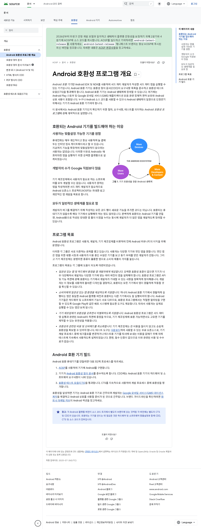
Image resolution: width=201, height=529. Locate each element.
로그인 (194, 3)
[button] (18, 49)
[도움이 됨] (158, 62)
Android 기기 (93, 20)
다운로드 (115, 330)
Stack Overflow (157, 499)
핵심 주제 (58, 20)
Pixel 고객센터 (155, 484)
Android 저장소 (53, 479)
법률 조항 (77, 522)
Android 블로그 (105, 489)
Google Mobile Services (161, 494)
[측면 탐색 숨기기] (38, 523)
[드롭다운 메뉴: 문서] (35, 4)
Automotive (115, 20)
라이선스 (89, 522)
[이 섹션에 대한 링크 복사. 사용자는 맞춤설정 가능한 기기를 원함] (104, 134)
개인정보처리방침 (105, 522)
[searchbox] (21, 30)
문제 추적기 (154, 504)
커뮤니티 (66, 522)
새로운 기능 (9, 20)
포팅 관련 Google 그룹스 (109, 509)
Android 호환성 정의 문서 (79, 373)
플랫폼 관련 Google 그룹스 (110, 499)
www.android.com (158, 489)
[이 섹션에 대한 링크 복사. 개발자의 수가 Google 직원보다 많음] (55, 173)
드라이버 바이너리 (54, 504)
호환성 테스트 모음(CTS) (72, 383)
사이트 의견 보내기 (125, 522)
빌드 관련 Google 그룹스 (109, 504)
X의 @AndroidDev (107, 484)
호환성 (74, 20)
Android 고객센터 (157, 479)
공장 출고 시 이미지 (55, 499)
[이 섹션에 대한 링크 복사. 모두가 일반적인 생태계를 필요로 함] (101, 204)
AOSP (55, 62)
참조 (132, 20)
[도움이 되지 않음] (163, 62)
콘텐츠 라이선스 (92, 451)
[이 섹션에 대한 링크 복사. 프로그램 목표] (77, 235)
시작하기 (28, 20)
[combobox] (138, 4)
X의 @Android (105, 479)
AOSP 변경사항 (107, 47)
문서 (29, 3)
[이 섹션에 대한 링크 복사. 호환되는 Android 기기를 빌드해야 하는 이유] (127, 127)
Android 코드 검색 (52, 3)
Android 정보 (52, 522)
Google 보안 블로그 (107, 494)
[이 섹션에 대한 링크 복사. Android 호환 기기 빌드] (94, 355)
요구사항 (50, 484)
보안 (43, 20)
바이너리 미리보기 (54, 494)
